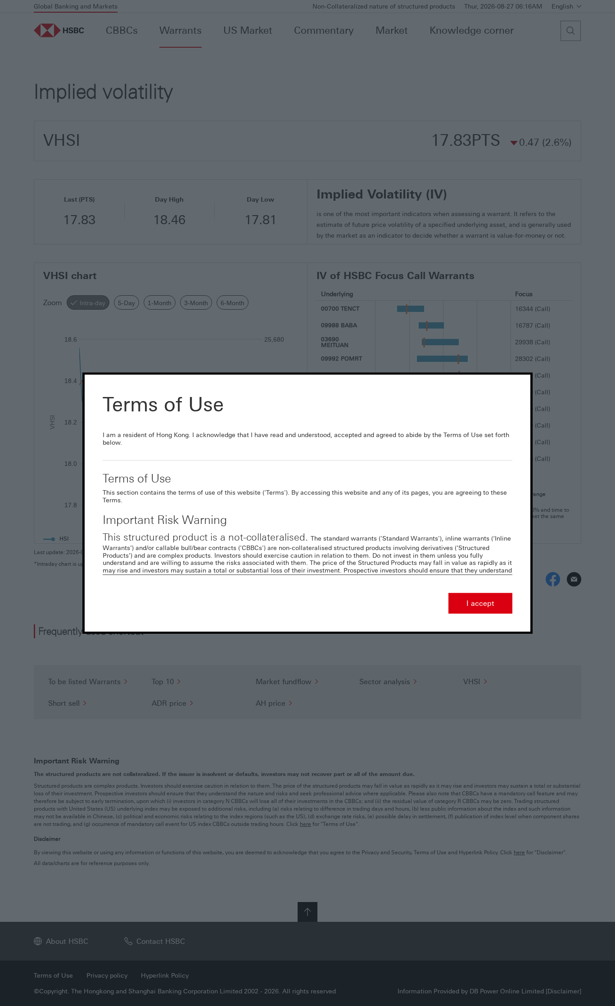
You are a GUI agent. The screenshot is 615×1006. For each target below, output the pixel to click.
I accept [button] (480, 603)
